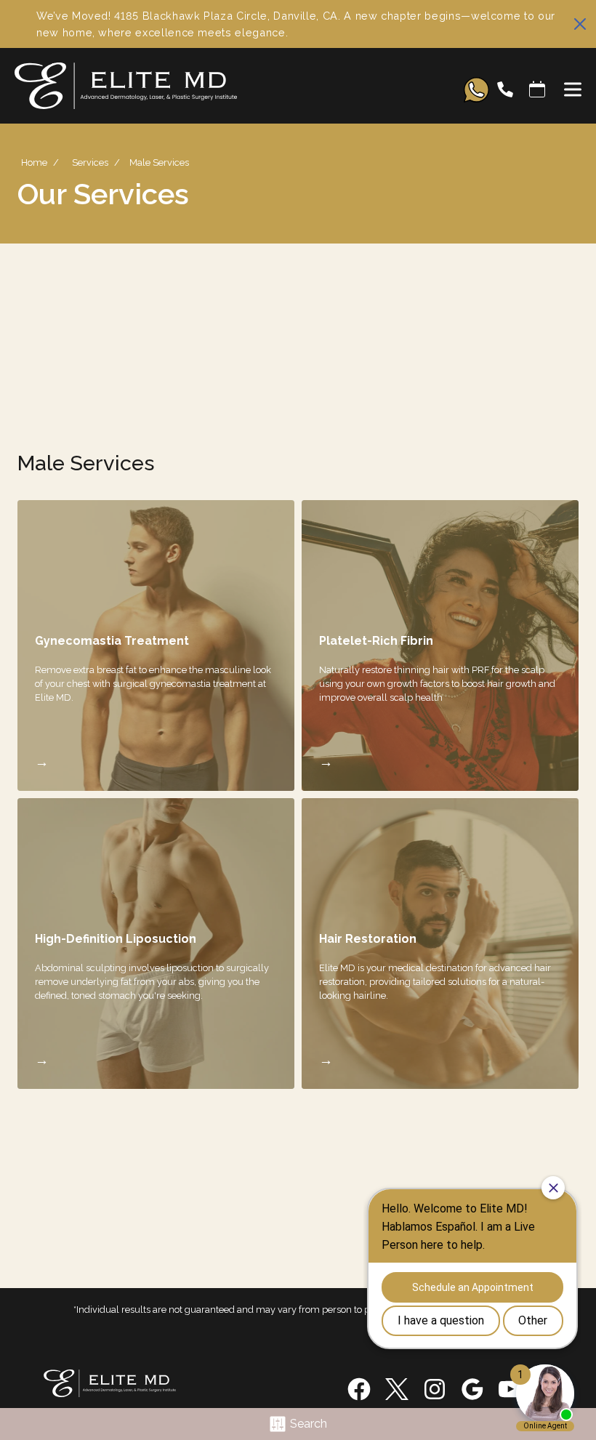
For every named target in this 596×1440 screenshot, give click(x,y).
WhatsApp (476, 89)
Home (34, 162)
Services (90, 162)
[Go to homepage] (224, 89)
